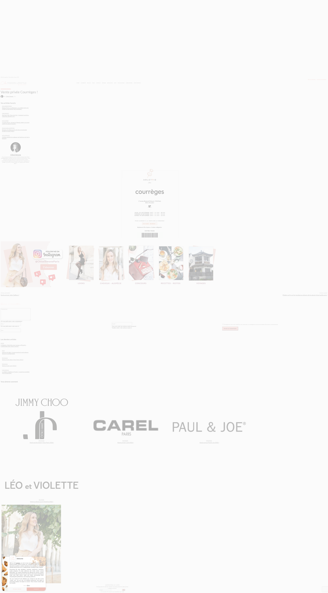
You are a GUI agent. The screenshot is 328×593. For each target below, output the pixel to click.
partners (18, 563)
